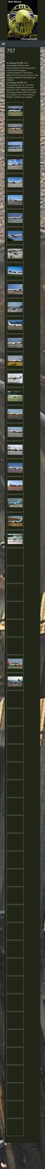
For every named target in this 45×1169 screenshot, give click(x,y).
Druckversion (12, 1144)
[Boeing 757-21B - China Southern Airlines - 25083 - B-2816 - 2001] (15, 396)
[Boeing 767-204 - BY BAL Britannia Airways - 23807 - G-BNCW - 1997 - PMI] (15, 343)
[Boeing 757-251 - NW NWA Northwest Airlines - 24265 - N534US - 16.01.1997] (15, 254)
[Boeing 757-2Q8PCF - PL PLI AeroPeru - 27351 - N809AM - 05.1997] (15, 289)
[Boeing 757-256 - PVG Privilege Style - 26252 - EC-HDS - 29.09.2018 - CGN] (15, 414)
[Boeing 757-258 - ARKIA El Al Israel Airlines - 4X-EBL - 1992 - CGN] (15, 307)
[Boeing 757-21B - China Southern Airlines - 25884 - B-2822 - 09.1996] (15, 378)
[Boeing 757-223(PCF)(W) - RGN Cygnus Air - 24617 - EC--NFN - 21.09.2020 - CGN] (15, 200)
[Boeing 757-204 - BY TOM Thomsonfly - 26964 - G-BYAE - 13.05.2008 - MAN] (15, 503)
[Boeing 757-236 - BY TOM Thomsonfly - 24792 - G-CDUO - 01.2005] (15, 521)
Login (38, 1144)
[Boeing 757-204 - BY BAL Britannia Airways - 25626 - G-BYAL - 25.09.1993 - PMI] (15, 361)
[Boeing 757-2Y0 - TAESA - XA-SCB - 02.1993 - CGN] (15, 682)
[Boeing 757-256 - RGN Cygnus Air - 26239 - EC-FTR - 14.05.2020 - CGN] (15, 164)
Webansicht (35, 1146)
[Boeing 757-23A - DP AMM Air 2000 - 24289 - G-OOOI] (15, 218)
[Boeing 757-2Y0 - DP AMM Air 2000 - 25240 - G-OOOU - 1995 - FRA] (15, 236)
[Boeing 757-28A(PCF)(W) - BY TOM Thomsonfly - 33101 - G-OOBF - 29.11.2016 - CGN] (15, 485)
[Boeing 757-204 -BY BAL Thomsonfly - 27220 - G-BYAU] (15, 539)
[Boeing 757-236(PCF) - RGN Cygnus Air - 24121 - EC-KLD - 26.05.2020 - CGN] (15, 182)
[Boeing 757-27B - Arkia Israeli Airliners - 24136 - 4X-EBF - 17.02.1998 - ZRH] (15, 325)
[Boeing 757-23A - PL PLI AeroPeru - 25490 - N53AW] (15, 271)
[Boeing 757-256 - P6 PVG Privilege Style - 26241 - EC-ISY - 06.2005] (15, 468)
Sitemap (8, 1146)
